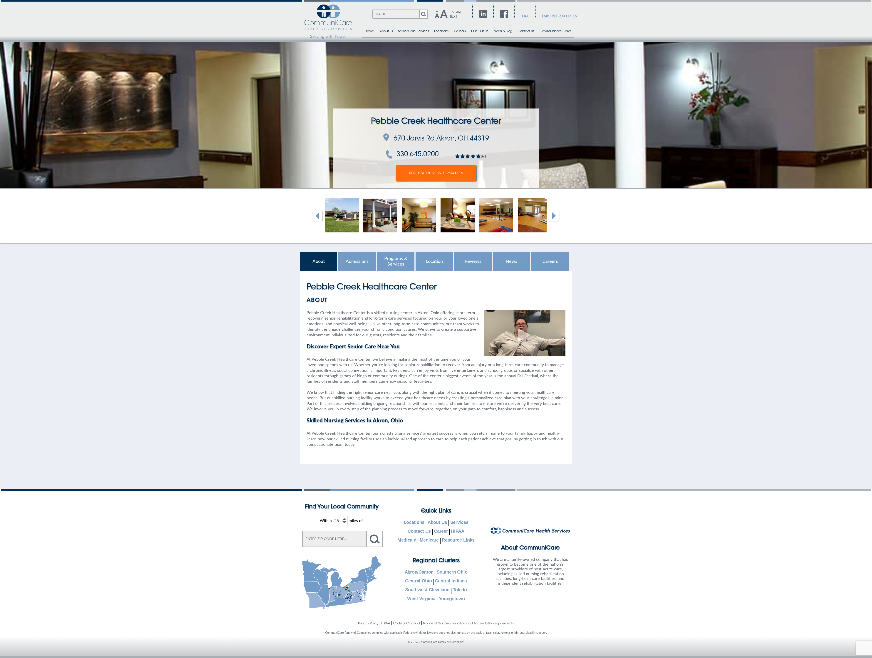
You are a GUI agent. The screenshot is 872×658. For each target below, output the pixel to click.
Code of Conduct (406, 623)
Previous (318, 216)
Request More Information (436, 173)
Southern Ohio (452, 572)
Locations (441, 31)
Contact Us (526, 31)
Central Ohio (418, 581)
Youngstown (452, 598)
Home (369, 31)
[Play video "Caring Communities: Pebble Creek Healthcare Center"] (524, 333)
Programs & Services (395, 261)
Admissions (357, 261)
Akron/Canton (419, 572)
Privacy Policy (368, 623)
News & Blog (503, 31)
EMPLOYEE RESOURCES (559, 16)
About (318, 261)
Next (554, 216)
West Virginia (421, 598)
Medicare (429, 540)
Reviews (473, 261)
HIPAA (457, 531)
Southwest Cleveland (427, 590)
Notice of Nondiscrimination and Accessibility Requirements (468, 623)
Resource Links (458, 540)
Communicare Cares (555, 31)
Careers (460, 31)
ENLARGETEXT (457, 15)
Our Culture (479, 31)
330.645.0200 (417, 154)
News (511, 261)
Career (441, 531)
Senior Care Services (413, 31)
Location (434, 261)
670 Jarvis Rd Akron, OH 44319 (441, 139)
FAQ (525, 16)
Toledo (460, 590)
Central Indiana (451, 581)
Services (459, 522)
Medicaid (406, 540)
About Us (386, 31)
